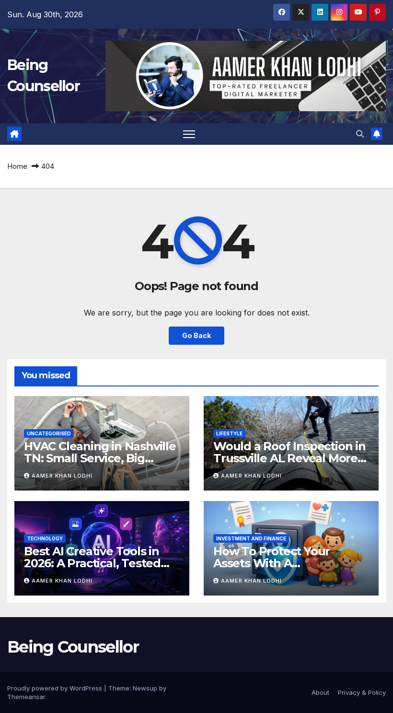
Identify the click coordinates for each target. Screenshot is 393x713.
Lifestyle (229, 433)
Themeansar (26, 697)
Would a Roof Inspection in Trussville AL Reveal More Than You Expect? (289, 458)
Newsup (145, 688)
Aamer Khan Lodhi (62, 475)
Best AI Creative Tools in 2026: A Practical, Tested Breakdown (92, 563)
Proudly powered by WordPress (55, 688)
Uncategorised (49, 433)
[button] (360, 134)
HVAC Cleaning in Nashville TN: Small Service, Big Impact (100, 458)
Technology (45, 538)
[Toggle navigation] (189, 134)
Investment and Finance (251, 538)
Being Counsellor (73, 647)
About (320, 692)
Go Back (196, 335)
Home (17, 166)
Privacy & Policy (362, 692)
